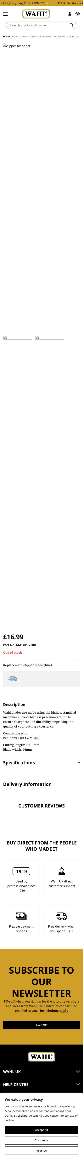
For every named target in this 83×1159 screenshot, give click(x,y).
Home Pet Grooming (52, 36)
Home (6, 36)
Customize (41, 1140)
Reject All (41, 1150)
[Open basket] (77, 14)
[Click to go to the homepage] (36, 14)
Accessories (75, 36)
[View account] (69, 14)
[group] (17, 480)
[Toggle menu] (5, 14)
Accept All (41, 1130)
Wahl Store (19, 36)
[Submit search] (71, 25)
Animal (33, 36)
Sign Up (41, 1024)
